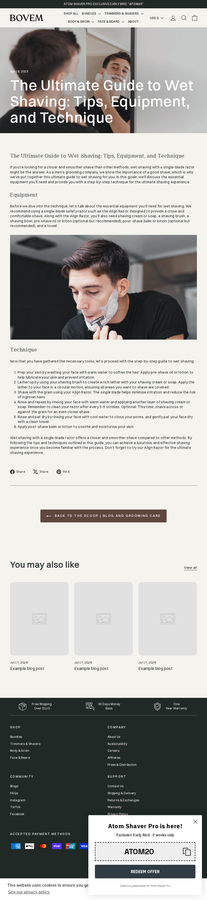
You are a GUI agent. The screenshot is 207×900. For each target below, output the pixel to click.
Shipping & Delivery (122, 793)
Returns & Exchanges (123, 800)
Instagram (17, 800)
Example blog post (27, 668)
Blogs (14, 786)
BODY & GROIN (79, 21)
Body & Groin (19, 750)
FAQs (14, 793)
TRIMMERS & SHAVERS (122, 13)
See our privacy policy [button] (29, 892)
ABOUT (133, 21)
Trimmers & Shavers (25, 744)
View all (190, 567)
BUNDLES (89, 13)
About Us (114, 737)
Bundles (16, 737)
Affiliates (114, 758)
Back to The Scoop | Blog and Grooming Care (107, 516)
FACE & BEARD (109, 21)
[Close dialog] (195, 821)
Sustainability (117, 744)
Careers (113, 750)
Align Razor (118, 211)
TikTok (15, 807)
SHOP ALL (71, 13)
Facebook (17, 814)
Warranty (180, 708)
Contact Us (116, 786)
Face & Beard (20, 758)
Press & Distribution (122, 765)
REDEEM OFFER (145, 871)
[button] (145, 851)
